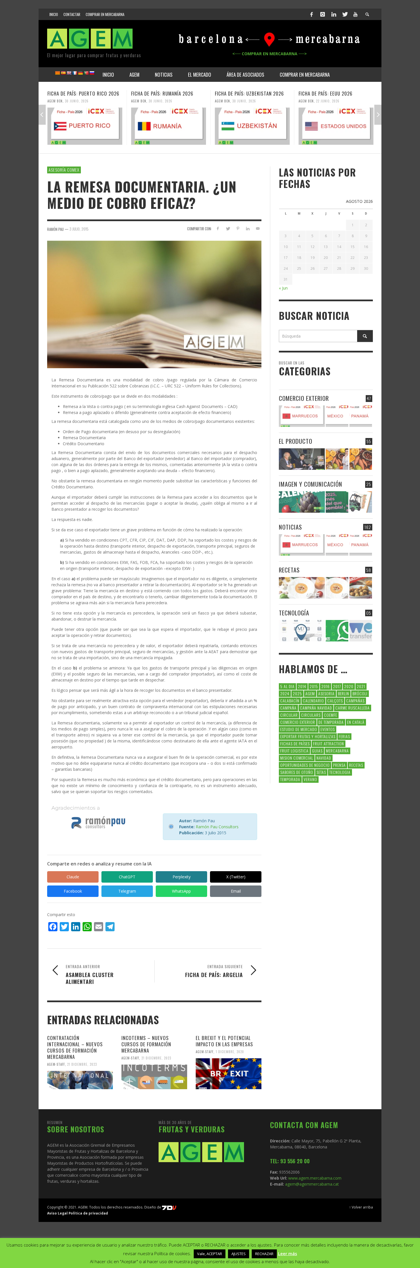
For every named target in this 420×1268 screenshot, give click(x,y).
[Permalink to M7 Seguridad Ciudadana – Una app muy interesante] (302, 630)
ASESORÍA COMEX (64, 170)
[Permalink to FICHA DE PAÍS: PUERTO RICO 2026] (84, 126)
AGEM (310, 693)
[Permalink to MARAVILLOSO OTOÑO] (360, 459)
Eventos (328, 729)
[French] (74, 73)
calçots (335, 701)
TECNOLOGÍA (294, 612)
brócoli (360, 693)
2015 (314, 686)
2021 (361, 686)
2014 (302, 686)
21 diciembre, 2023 (82, 1064)
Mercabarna (337, 751)
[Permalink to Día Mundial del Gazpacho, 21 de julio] (337, 588)
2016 (325, 686)
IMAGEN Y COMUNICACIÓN (310, 484)
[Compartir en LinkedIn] (247, 228)
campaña (288, 708)
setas (321, 772)
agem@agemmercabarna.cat (311, 1184)
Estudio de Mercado (298, 729)
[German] (80, 73)
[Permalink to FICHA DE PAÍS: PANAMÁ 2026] (360, 416)
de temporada (331, 722)
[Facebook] (311, 14)
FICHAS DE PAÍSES (295, 743)
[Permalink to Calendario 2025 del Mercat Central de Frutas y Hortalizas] (337, 502)
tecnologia (340, 772)
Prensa (339, 765)
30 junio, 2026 (77, 101)
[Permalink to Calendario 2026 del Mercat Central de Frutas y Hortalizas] (302, 502)
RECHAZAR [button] (264, 1253)
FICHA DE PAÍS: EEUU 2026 (326, 93)
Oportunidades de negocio (305, 765)
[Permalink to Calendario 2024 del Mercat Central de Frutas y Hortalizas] (360, 502)
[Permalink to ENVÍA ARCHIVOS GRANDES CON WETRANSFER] (360, 630)
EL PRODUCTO (295, 441)
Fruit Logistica (294, 751)
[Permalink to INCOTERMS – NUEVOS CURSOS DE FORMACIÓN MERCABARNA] (154, 1077)
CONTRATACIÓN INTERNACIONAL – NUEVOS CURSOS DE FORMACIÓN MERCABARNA (75, 1047)
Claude (73, 876)
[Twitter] (344, 14)
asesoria (326, 693)
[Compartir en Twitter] (228, 228)
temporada (290, 779)
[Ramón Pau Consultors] (98, 822)
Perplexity (182, 876)
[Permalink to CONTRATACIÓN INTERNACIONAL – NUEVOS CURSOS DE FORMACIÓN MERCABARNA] (80, 1080)
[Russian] (91, 73)
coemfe (330, 715)
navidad (324, 758)
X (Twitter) (235, 876)
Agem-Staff (56, 1064)
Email (236, 891)
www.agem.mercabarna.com (314, 1178)
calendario (313, 701)
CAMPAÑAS (355, 701)
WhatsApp (181, 891)
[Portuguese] (86, 73)
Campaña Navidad (316, 708)
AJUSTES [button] (238, 1253)
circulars (311, 715)
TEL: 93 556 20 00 (290, 1161)
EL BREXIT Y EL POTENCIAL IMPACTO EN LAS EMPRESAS (224, 1041)
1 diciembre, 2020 (230, 1051)
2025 (297, 693)
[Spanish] (63, 73)
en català (356, 722)
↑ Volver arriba (361, 1207)
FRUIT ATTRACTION (328, 743)
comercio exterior (297, 722)
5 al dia (287, 686)
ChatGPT (127, 876)
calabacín (289, 701)
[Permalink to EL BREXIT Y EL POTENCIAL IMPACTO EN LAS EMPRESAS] (228, 1073)
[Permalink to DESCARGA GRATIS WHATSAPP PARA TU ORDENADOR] (337, 630)
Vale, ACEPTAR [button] (209, 1253)
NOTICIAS (290, 526)
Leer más (287, 1253)
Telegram (127, 891)
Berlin (343, 693)
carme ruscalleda (352, 708)
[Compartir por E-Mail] (257, 228)
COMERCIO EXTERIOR (304, 398)
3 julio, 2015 (79, 229)
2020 (348, 686)
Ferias (344, 736)
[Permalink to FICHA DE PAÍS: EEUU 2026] (336, 126)
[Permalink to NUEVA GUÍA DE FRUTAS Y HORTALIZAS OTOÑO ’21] (337, 459)
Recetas (356, 765)
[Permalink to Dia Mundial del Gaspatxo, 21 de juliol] (302, 588)
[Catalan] (57, 73)
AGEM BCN (55, 101)
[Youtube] (355, 14)
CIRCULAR (289, 715)
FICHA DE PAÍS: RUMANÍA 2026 (162, 93)
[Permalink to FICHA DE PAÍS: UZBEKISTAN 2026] (252, 126)
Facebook (73, 891)
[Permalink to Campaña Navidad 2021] (302, 459)
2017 (337, 686)
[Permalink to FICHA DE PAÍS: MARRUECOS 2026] (302, 416)
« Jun (283, 288)
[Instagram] (322, 14)
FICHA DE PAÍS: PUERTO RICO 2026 (83, 93)
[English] (68, 73)
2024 (284, 693)
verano (310, 779)
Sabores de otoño (296, 772)
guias (317, 751)
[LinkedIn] (333, 14)
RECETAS (289, 569)
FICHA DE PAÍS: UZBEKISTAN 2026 (249, 93)
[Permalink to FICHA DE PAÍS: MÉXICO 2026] (337, 416)
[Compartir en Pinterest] (238, 228)
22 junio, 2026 (327, 101)
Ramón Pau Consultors (217, 826)
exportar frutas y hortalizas (307, 736)
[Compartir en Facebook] (218, 228)
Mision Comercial (296, 758)
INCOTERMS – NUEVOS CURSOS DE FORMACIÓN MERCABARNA (146, 1044)
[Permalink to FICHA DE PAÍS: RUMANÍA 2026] (168, 126)
